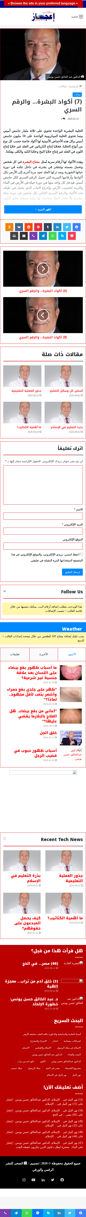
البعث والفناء (74, 1054)
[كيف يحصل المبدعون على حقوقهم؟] (22, 903)
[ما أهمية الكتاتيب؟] (22, 412)
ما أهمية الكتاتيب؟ (29, 427)
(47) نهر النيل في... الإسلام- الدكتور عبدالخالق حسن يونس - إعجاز (44, 1142)
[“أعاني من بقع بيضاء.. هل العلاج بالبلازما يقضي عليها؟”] (71, 716)
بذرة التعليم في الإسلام (67, 427)
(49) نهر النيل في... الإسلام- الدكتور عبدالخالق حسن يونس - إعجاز (44, 1121)
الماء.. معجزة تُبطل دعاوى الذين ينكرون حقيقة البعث (46, 1147)
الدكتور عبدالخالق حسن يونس (66, 1061)
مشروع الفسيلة (73, 1068)
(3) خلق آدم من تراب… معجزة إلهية (31, 984)
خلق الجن (48, 732)
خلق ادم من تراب (25, 1061)
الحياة (47, 203)
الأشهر (72, 654)
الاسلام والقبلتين (43, 1047)
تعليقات (15, 654)
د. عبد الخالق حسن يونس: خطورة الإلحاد (34, 1002)
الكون (43, 1061)
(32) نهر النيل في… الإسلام (61, 1125)
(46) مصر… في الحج (40, 963)
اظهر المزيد (44, 209)
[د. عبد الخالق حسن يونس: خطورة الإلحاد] (72, 1004)
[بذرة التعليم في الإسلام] (64, 412)
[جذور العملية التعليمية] (22, 376)
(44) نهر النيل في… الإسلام (61, 1136)
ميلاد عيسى (16, 1068)
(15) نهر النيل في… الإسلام (61, 1103)
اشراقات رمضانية (72, 1041)
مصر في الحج (53, 1068)
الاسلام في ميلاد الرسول (69, 1047)
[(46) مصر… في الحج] (72, 968)
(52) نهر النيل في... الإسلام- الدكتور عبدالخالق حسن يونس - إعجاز (44, 1099)
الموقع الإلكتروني (73, 539)
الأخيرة (43, 654)
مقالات (63, 86)
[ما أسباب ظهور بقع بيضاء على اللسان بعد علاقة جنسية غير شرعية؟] (71, 672)
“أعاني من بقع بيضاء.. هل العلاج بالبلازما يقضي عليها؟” (33, 716)
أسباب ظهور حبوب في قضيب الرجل (35, 753)
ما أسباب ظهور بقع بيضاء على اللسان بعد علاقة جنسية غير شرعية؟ (32, 672)
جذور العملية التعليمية (26, 391)
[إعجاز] (43, 17)
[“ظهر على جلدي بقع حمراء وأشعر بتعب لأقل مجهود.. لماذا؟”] (71, 694)
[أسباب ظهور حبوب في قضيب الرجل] (71, 755)
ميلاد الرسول (34, 1068)
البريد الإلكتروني (72, 524)
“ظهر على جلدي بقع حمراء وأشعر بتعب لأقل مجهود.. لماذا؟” (32, 694)
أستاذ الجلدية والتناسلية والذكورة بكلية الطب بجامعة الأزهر (52, 1034)
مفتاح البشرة (31, 161)
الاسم (78, 509)
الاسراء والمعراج (38, 1041)
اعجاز (55, 1041)
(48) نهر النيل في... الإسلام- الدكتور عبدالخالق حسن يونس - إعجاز (44, 1132)
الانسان (25, 1047)
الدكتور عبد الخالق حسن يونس (47, 1054)
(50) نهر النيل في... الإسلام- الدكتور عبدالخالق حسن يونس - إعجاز (44, 1110)
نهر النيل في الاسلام (57, 1075)
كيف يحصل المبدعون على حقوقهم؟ (27, 923)
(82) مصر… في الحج (65, 1114)
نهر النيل (76, 1075)
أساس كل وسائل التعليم (66, 391)
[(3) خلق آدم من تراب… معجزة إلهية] (72, 986)
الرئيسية (74, 86)
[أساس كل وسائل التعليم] (64, 376)
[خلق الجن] (71, 737)
